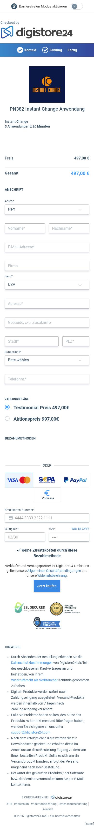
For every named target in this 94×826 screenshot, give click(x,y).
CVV (52, 529)
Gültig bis (11, 529)
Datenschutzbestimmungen (32, 663)
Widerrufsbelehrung (52, 575)
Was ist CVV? (80, 528)
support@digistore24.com (30, 732)
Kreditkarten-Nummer (19, 510)
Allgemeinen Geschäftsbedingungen (54, 571)
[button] (80, 209)
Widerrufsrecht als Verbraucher (34, 680)
